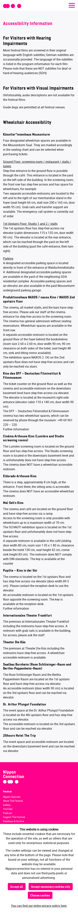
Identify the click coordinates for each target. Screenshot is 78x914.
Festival (7, 791)
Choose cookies (40, 895)
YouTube (7, 809)
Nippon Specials (11, 796)
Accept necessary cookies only (50, 886)
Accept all (16, 886)
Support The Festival (14, 817)
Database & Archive (13, 821)
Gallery (6, 805)
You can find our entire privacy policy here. (39, 906)
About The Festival (13, 800)
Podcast (7, 813)
